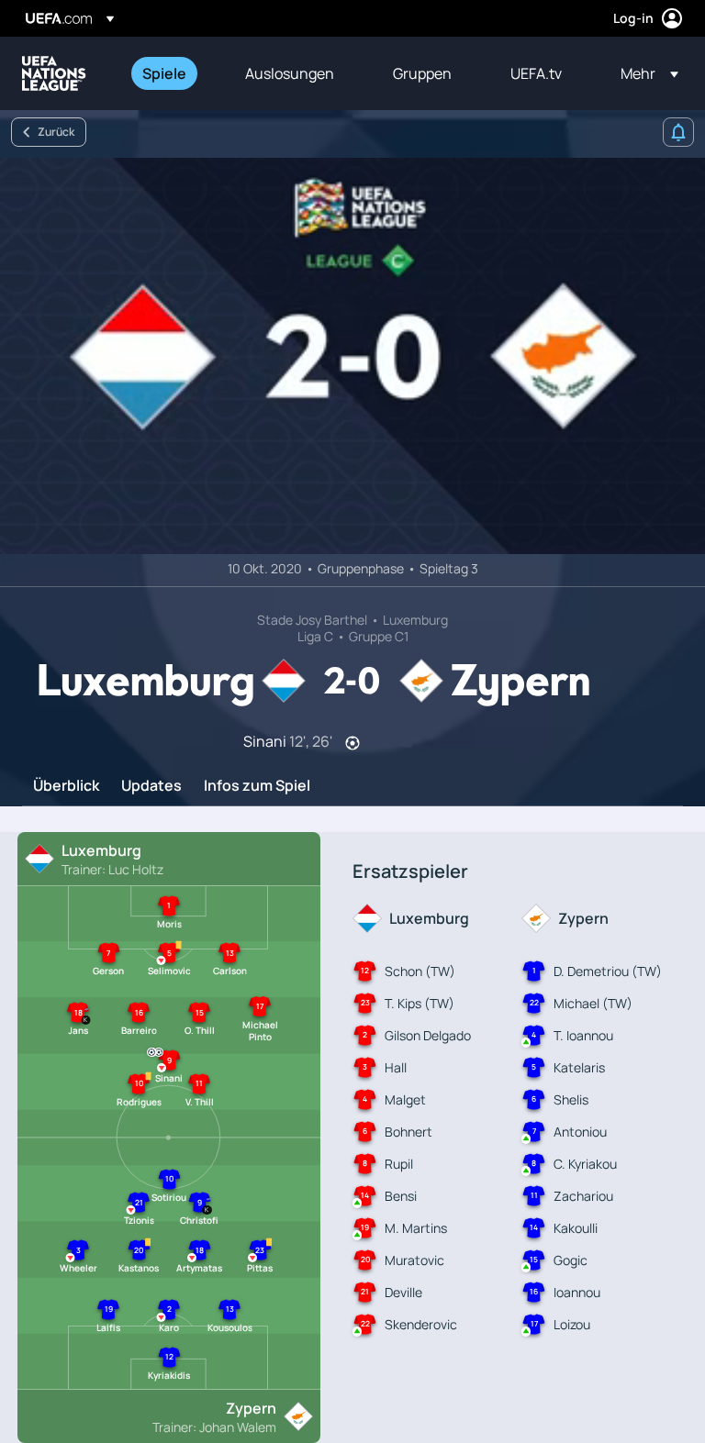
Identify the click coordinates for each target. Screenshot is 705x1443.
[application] (352, 356)
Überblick (66, 786)
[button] (644, 73)
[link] (164, 73)
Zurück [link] (56, 131)
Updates (151, 786)
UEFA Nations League (54, 73)
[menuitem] (170, 73)
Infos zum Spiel (257, 786)
